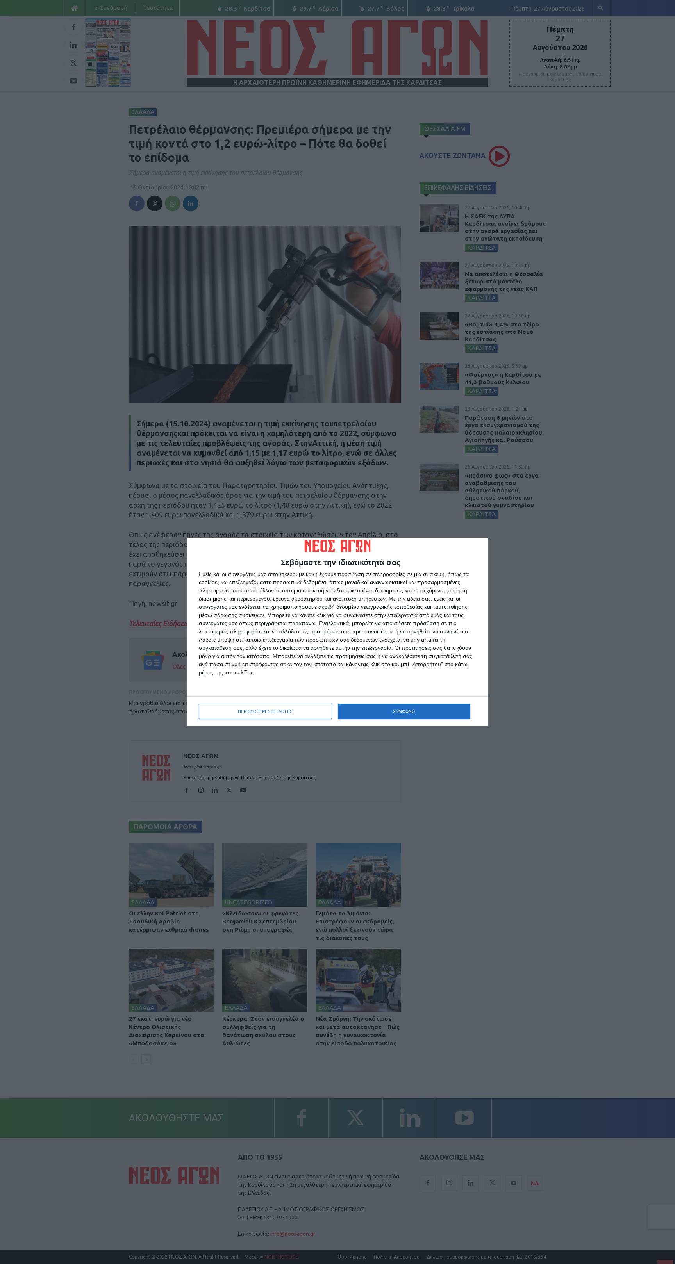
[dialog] (337, 632)
